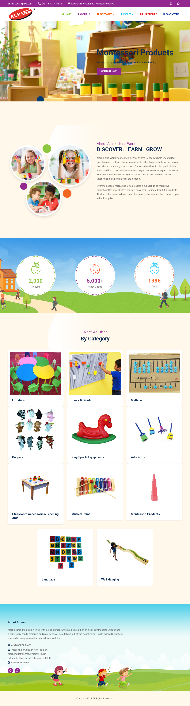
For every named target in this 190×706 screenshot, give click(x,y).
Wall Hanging (110, 579)
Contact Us (172, 14)
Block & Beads (81, 400)
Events (127, 14)
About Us (85, 14)
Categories (105, 14)
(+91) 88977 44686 (51, 3)
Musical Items (81, 514)
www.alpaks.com (20, 662)
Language (48, 579)
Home (68, 14)
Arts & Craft (139, 457)
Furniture (18, 400)
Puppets (17, 457)
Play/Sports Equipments (88, 457)
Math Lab (137, 400)
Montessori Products (145, 514)
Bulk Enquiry (149, 14)
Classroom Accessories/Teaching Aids (35, 516)
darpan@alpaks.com (21, 3)
